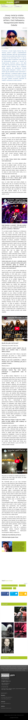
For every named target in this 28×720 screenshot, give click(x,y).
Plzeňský (18, 666)
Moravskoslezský (18, 669)
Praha (4, 666)
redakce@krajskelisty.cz (6, 698)
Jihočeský (14, 666)
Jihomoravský (5, 669)
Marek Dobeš (8, 580)
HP (14, 588)
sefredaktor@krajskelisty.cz (6, 697)
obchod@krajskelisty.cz (6, 703)
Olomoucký (11, 669)
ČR (1, 666)
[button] (7, 6)
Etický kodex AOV (20, 715)
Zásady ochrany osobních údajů (10, 715)
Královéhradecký (13, 668)
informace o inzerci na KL (6, 708)
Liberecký (7, 668)
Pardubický (20, 668)
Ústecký (2, 668)
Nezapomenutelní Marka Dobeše (9, 585)
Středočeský (9, 666)
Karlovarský (24, 666)
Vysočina (24, 668)
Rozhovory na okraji (6, 588)
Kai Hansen (22, 585)
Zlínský (23, 669)
